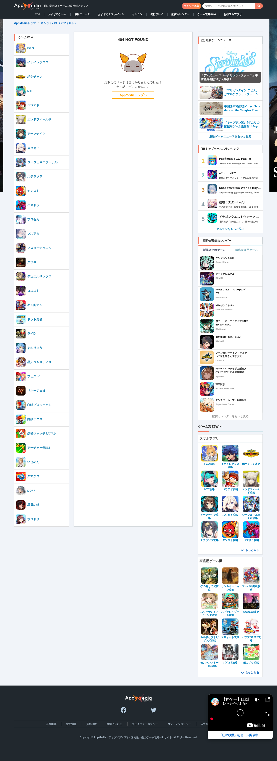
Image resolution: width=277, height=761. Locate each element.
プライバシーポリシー (145, 724)
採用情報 (71, 724)
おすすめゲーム (57, 14)
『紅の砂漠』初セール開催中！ (240, 735)
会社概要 (51, 724)
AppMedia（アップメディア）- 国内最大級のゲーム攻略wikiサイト (133, 737)
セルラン (137, 14)
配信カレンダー (180, 14)
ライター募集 (191, 5)
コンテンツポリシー (179, 724)
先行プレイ (156, 14)
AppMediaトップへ (133, 95)
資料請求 (91, 724)
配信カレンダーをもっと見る (230, 416)
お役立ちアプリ (233, 14)
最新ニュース (82, 14)
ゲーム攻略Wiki (207, 14)
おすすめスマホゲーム (111, 14)
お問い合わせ (114, 724)
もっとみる (252, 550)
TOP (37, 14)
